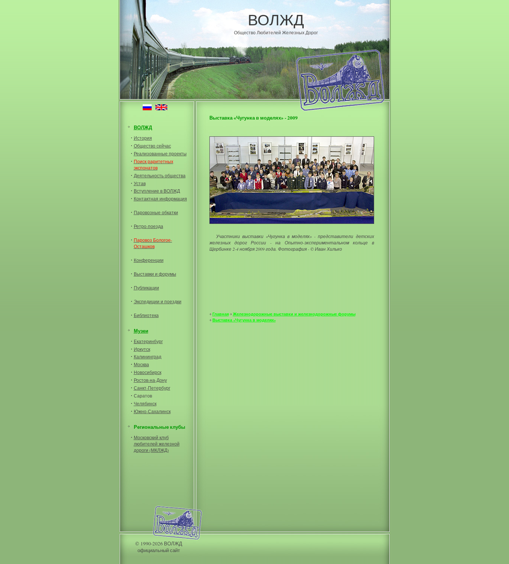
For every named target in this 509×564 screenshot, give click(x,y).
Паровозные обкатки (156, 212)
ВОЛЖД (276, 19)
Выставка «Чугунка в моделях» (244, 320)
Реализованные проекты (160, 153)
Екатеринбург (148, 341)
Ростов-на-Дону (150, 380)
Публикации (146, 288)
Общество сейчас (152, 146)
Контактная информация (160, 199)
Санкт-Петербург (152, 388)
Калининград (147, 356)
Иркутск (142, 349)
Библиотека (146, 315)
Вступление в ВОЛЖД (157, 191)
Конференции (149, 260)
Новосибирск (147, 372)
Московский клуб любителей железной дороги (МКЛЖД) (157, 443)
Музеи (141, 331)
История (143, 138)
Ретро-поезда (148, 226)
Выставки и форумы (155, 274)
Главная (220, 314)
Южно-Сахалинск (152, 411)
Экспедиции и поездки (157, 301)
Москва (141, 364)
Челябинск (145, 403)
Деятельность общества (160, 175)
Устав (140, 183)
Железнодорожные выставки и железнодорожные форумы (294, 314)
